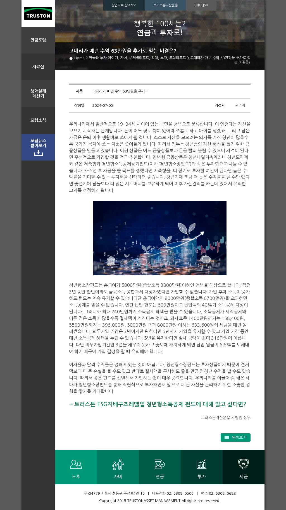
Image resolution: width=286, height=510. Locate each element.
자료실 (38, 67)
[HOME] (38, 13)
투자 (163, 58)
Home (79, 58)
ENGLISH (201, 5)
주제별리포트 (139, 58)
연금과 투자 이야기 (103, 58)
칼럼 (154, 58)
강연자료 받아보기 (124, 5)
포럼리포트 (177, 58)
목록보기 (239, 437)
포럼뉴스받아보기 (38, 143)
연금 (160, 476)
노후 (76, 476)
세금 (243, 476)
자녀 (123, 58)
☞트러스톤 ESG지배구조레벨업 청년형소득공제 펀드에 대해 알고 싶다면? (157, 404)
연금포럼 (38, 40)
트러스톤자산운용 (165, 5)
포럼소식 (38, 120)
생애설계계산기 (38, 93)
